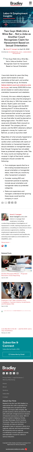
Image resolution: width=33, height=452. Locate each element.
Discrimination (13, 52)
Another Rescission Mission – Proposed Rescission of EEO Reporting (14, 274)
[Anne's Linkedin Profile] (6, 246)
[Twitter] (14, 373)
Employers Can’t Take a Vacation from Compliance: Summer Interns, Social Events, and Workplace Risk (15, 302)
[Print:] (2, 202)
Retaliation (16, 53)
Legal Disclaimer (18, 377)
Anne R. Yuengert (11, 49)
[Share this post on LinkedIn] (15, 202)
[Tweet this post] (9, 202)
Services (5, 390)
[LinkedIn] (11, 373)
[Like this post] (12, 202)
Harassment (27, 52)
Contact (5, 397)
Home (5, 383)
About (5, 387)
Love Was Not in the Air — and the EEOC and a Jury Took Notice (16, 329)
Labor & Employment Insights (15, 14)
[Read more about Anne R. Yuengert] (2, 246)
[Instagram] (17, 373)
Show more (5, 242)
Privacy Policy (7, 377)
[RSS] (4, 373)
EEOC (20, 52)
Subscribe (6, 393)
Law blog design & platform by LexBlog (15, 449)
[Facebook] (7, 373)
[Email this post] (6, 202)
